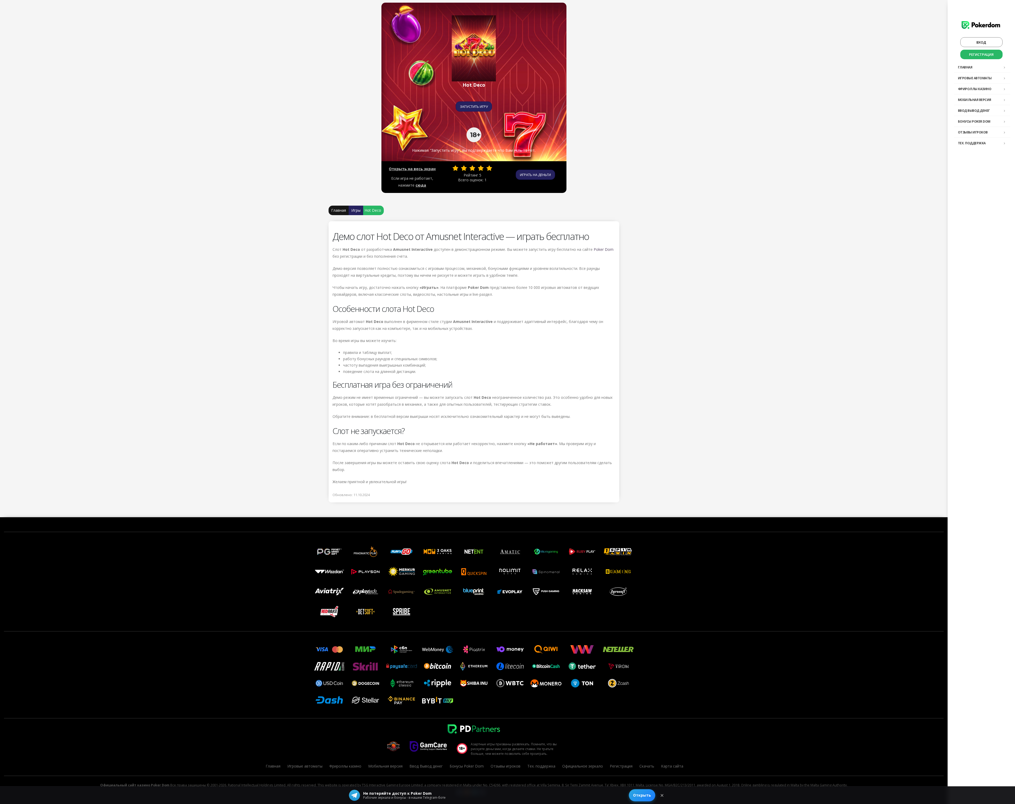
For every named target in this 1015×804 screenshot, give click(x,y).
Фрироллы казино (974, 89)
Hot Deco (373, 210)
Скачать (646, 766)
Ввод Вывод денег (974, 110)
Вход (981, 42)
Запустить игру (474, 106)
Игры (356, 210)
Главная (965, 67)
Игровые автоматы (975, 78)
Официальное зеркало (582, 766)
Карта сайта (672, 766)
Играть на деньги (535, 174)
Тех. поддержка (972, 143)
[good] (481, 168)
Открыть (642, 795)
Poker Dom (603, 249)
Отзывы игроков (973, 132)
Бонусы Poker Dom (974, 121)
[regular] (472, 168)
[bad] (455, 168)
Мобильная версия (974, 100)
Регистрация (981, 54)
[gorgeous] (489, 168)
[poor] (464, 168)
